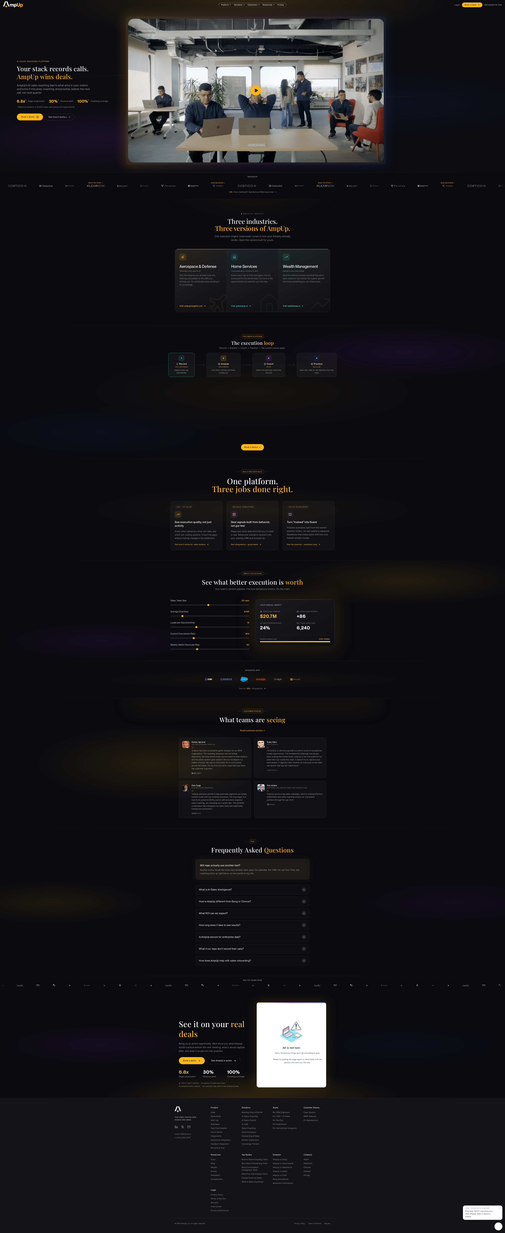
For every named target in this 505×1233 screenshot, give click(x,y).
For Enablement (280, 1124)
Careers (307, 1167)
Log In (457, 5)
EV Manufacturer (311, 1120)
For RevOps (278, 1120)
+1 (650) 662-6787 (183, 1138)
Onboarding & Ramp (250, 1136)
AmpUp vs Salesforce (282, 1167)
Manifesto (308, 1163)
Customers (252, 5)
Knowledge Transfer (250, 1144)
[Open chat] (498, 1226)
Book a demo (189, 1060)
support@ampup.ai (183, 1134)
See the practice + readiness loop (302, 544)
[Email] (188, 1126)
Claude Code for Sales (252, 1178)
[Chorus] (226, 679)
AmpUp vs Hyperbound (283, 1163)
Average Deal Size (179, 611)
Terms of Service (218, 1199)
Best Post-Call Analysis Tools (255, 1174)
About (306, 1159)
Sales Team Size (178, 600)
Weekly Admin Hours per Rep (185, 645)
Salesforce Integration (221, 1140)
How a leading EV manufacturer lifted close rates (252, 192)
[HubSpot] (261, 679)
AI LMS (245, 1124)
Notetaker (215, 1124)
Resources (267, 5)
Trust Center (216, 1207)
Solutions (238, 5)
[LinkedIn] (176, 1126)
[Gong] (208, 679)
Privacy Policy (217, 1195)
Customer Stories (312, 1108)
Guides (214, 1167)
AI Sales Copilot (249, 1120)
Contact (307, 1171)
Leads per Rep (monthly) (182, 622)
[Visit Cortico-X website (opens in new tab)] (295, 770)
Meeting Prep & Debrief (252, 1112)
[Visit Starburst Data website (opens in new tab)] (295, 804)
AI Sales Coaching (250, 1116)
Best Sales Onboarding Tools (255, 1163)
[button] (482, 1213)
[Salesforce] (244, 679)
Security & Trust (218, 1148)
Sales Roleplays (249, 1132)
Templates (215, 1175)
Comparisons (217, 1179)
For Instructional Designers (285, 1128)
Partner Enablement (250, 1140)
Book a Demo (471, 5)
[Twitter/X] (182, 1126)
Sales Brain (216, 1116)
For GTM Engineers (281, 1112)
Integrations (216, 1136)
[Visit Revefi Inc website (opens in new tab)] (220, 773)
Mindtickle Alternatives (283, 1183)
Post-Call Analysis (219, 1128)
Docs (213, 1159)
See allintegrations (250, 688)
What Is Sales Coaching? (253, 1182)
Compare (277, 1155)
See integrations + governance (244, 544)
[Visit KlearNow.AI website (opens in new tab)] (220, 813)
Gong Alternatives (281, 1179)
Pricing (280, 5)
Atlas (213, 1112)
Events (214, 1171)
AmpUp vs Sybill (280, 1171)
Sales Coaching (249, 1128)
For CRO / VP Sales (281, 1116)
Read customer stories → (252, 730)
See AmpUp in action (221, 1060)
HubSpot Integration (220, 1144)
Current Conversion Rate (182, 633)
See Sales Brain (176, 425)
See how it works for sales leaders (190, 544)
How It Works (217, 1132)
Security (214, 1203)
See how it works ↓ (57, 117)
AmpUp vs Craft (280, 1175)
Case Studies (310, 1112)
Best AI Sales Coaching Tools (255, 1159)
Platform (225, 5)
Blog (213, 1163)
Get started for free (493, 5)
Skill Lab (214, 1120)
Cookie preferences (220, 1210)
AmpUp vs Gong (280, 1159)
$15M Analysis (310, 1116)
